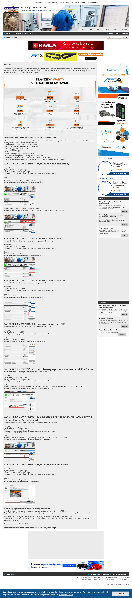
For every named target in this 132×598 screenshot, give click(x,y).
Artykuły (106, 29)
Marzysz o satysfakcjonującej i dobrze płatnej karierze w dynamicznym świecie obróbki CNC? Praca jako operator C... (113, 219)
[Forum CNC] (11, 9)
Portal (83, 29)
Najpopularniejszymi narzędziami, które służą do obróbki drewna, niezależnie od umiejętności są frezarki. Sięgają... (113, 231)
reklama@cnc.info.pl (48, 137)
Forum (91, 29)
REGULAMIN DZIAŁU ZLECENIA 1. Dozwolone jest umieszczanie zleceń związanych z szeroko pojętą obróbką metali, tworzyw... (113, 310)
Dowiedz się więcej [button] (66, 595)
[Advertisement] (113, 269)
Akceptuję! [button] (120, 593)
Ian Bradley (87, 577)
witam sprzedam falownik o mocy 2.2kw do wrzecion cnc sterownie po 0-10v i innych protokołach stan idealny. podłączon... (113, 322)
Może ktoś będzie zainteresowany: (111, 332)
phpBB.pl (126, 584)
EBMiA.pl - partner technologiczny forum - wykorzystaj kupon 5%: (63, 2)
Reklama (124, 29)
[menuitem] (28, 33)
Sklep (98, 29)
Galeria (115, 29)
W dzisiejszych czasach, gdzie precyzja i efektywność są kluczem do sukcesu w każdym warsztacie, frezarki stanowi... (113, 206)
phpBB (107, 577)
